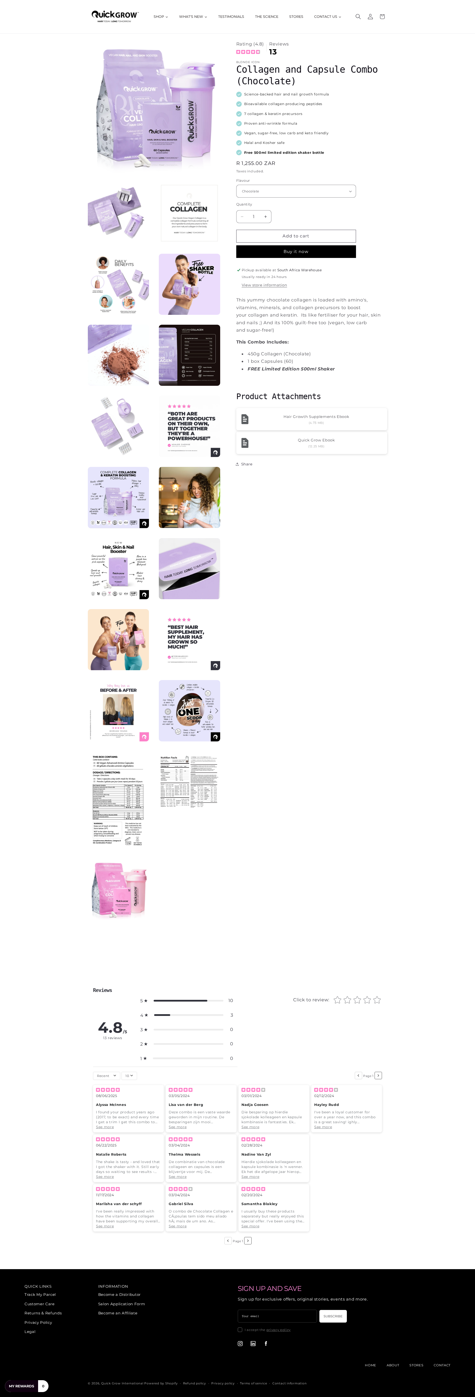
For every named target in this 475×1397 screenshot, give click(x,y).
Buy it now (296, 251)
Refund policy (194, 1383)
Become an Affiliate (118, 1313)
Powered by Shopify (161, 1383)
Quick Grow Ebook (316, 440)
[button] (358, 17)
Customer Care (39, 1304)
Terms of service (253, 1383)
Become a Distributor (119, 1294)
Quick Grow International (122, 1383)
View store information (264, 285)
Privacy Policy (38, 1322)
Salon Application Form (121, 1304)
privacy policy (278, 1330)
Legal (29, 1331)
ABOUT (393, 1365)
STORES (416, 1365)
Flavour (243, 180)
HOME (370, 1365)
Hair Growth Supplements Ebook (316, 416)
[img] (248, 52)
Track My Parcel (40, 1294)
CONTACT (442, 1365)
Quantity (244, 204)
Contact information (289, 1383)
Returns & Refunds (43, 1313)
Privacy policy (223, 1383)
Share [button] (247, 464)
